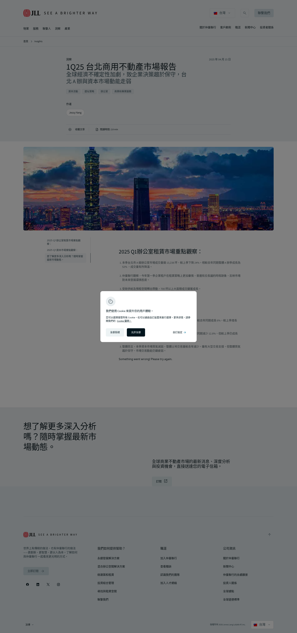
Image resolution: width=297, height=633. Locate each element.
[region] (148, 316)
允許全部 (136, 332)
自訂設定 (179, 332)
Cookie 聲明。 (124, 321)
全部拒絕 (115, 332)
